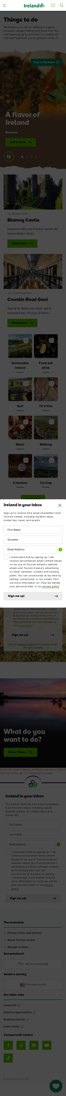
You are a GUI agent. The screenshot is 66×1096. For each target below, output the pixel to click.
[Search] (61, 5)
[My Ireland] (52, 5)
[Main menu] (4, 5)
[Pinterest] (33, 1045)
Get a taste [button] (18, 142)
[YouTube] (46, 1045)
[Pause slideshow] (9, 157)
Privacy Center (26, 644)
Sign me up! (16, 596)
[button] (59, 505)
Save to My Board (44, 62)
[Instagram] (21, 1045)
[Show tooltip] (60, 549)
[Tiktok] (8, 1058)
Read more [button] (19, 243)
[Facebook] (8, 1045)
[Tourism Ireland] (34, 5)
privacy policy (51, 586)
